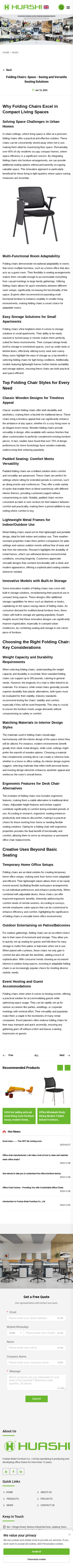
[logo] (36, 1446)
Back (9, 69)
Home (6, 52)
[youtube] (6, 1471)
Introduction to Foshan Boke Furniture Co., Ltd (24, 1201)
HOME (9, 1492)
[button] (60, 1068)
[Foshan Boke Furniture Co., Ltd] (22, 7)
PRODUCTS (12, 1498)
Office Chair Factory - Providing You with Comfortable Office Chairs (33, 1187)
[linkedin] (20, 1471)
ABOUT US (46, 1492)
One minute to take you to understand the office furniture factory (32, 1173)
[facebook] (13, 1471)
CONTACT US (47, 1505)
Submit (36, 1398)
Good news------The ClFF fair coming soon (22, 1141)
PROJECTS (46, 1498)
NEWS (15, 52)
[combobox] (15, 1333)
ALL (36, 1055)
